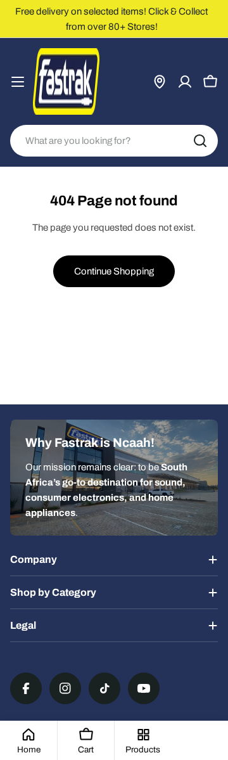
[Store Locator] (159, 81)
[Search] (200, 140)
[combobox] (114, 141)
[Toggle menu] (17, 81)
